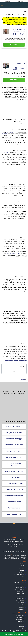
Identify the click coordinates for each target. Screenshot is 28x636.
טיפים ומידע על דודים (16, 10)
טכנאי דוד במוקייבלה (14, 477)
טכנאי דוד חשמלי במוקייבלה (14, 471)
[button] (2, 5)
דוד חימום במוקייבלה (14, 508)
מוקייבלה (23, 380)
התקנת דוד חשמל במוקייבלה (14, 490)
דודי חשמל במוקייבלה (14, 514)
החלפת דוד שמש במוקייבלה (14, 496)
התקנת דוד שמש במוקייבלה (14, 483)
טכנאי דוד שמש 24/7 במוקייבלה (14, 464)
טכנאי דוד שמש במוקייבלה (14, 457)
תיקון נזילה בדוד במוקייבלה (14, 426)
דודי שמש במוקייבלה (14, 502)
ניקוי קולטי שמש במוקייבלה (14, 445)
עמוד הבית (24, 10)
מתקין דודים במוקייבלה (14, 451)
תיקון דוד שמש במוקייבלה (14, 433)
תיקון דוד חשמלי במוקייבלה (14, 439)
